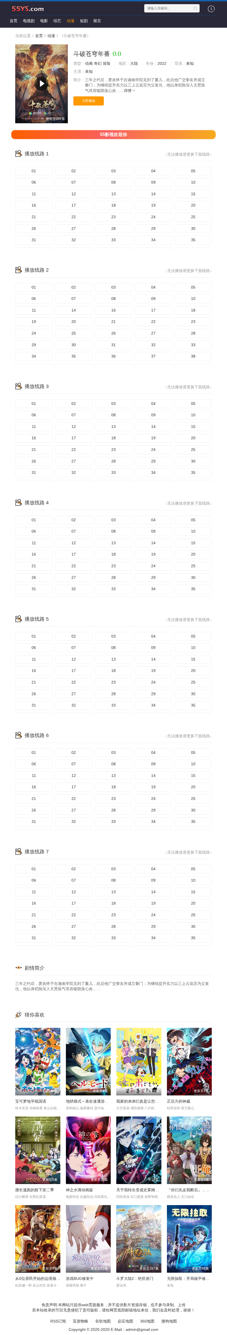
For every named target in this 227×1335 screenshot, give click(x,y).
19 (153, 205)
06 (34, 182)
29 (153, 228)
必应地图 (125, 1321)
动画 (89, 63)
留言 (97, 21)
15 (193, 194)
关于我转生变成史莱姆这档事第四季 (147, 1190)
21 (34, 217)
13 (113, 194)
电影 (44, 21)
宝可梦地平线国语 (30, 1101)
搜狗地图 (169, 1321)
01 (34, 171)
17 (73, 205)
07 (73, 182)
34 (153, 240)
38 (193, 356)
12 (73, 194)
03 (113, 171)
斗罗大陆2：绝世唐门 (134, 1278)
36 (113, 356)
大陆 (134, 63)
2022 (162, 63)
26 (34, 228)
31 (34, 240)
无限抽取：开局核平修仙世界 (192, 1278)
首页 (13, 21)
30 (193, 228)
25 (193, 217)
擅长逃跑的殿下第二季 (34, 1190)
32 (73, 240)
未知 (190, 63)
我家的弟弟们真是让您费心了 (141, 1101)
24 (153, 217)
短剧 (84, 21)
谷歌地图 (103, 1321)
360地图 (147, 1321)
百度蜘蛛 (80, 1321)
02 (73, 171)
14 (153, 194)
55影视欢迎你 (113, 134)
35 (193, 240)
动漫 (70, 21)
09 (153, 182)
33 (113, 240)
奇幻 (98, 63)
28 (113, 228)
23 (113, 217)
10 (193, 182)
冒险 (106, 63)
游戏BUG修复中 (80, 1278)
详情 (127, 90)
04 (153, 171)
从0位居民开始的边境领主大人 (41, 1278)
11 (34, 194)
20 (193, 205)
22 (73, 217)
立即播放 (88, 101)
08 (113, 182)
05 (193, 171)
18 (113, 205)
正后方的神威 (178, 1101)
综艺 (57, 21)
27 (73, 228)
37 (153, 356)
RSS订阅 (58, 1321)
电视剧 (29, 21)
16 (34, 205)
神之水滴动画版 (79, 1190)
